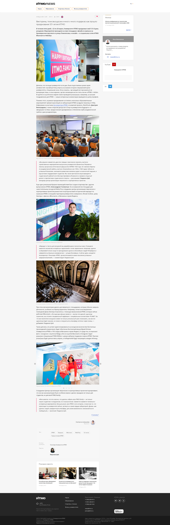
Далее (128, 30)
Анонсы (108, 18)
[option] (67, 365)
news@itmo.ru (115, 57)
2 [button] (66, 388)
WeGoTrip (77, 432)
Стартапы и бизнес (64, 8)
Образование (50, 8)
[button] (35, 364)
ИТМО (53, 432)
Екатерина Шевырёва (82, 422)
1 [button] (64, 388)
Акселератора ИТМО (60, 105)
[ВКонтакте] (97, 16)
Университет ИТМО (120, 70)
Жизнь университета (80, 8)
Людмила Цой (54, 455)
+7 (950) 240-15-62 (89, 504)
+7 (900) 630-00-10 (89, 499)
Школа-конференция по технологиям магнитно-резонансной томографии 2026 (117, 22)
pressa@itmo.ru (89, 511)
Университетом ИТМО (59, 518)
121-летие (86, 432)
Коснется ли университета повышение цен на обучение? (67, 482)
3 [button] (69, 388)
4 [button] (72, 388)
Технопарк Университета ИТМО (58, 445)
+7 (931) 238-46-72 (89, 502)
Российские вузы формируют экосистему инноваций (47, 482)
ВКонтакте (69, 432)
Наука (40, 8)
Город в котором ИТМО (57, 436)
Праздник (60, 432)
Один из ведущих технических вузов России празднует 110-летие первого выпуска (88, 483)
